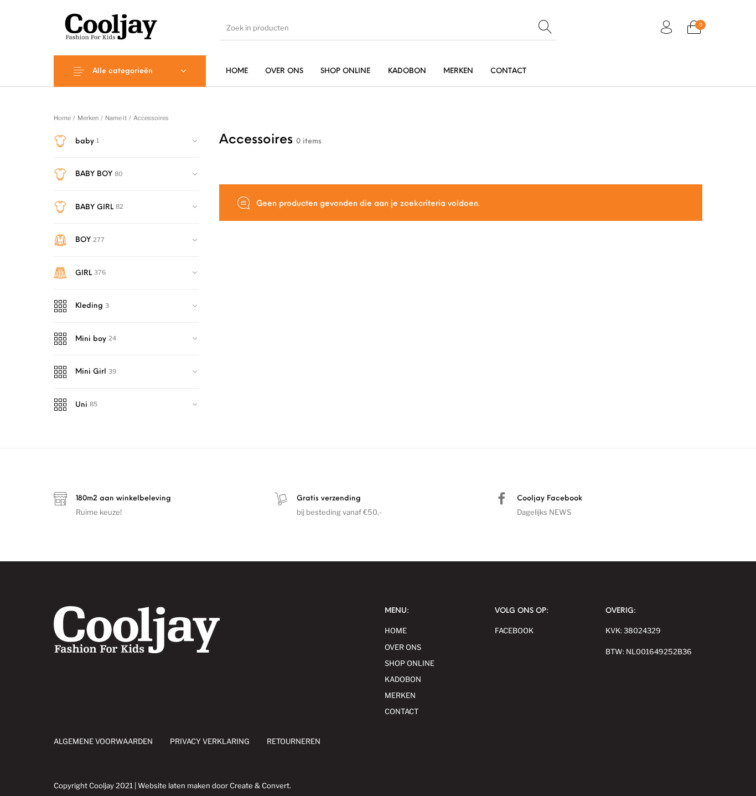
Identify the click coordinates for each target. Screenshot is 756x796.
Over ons (403, 647)
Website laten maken (174, 785)
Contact (401, 711)
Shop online (409, 663)
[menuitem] (236, 71)
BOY (83, 240)
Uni (81, 405)
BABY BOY (93, 174)
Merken (88, 118)
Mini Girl (90, 371)
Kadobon (403, 679)
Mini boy (90, 339)
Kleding (89, 305)
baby (84, 141)
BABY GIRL (94, 207)
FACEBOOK (514, 630)
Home (62, 118)
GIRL (83, 273)
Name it (116, 118)
